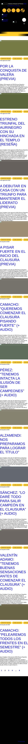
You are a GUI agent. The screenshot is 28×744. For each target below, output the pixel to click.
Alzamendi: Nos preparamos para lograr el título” (13, 443)
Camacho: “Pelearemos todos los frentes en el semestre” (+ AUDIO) (14, 640)
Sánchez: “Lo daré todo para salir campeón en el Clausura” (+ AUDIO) (13, 503)
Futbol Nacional (17, 58)
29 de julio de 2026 (4, 364)
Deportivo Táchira (5, 58)
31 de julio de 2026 (4, 241)
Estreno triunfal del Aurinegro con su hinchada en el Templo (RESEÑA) (12, 131)
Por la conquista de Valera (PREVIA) (13, 72)
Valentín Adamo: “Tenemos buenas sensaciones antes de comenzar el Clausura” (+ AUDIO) (13, 572)
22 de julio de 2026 (4, 549)
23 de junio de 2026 (5, 624)
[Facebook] (4, 10)
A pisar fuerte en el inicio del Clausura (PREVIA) (13, 255)
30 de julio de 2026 (4, 298)
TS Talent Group (21, 741)
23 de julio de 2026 (4, 487)
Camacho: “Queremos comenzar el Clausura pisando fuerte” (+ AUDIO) (13, 317)
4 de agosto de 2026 (5, 113)
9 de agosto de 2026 (5, 60)
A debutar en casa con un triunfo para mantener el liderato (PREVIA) (13, 196)
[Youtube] (13, 10)
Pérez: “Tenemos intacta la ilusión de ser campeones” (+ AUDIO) (12, 382)
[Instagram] (18, 10)
